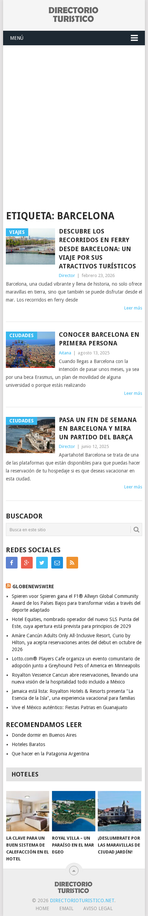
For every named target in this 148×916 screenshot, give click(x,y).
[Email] (57, 563)
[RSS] (72, 563)
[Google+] (27, 563)
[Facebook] (12, 563)
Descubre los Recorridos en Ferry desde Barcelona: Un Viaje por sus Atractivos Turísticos (97, 249)
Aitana (65, 352)
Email (66, 908)
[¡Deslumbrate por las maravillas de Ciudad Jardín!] (119, 811)
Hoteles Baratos (28, 744)
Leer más (133, 308)
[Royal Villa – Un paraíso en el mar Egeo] (73, 811)
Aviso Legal (98, 908)
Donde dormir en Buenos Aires (44, 735)
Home (42, 908)
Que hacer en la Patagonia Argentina (50, 753)
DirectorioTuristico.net (82, 900)
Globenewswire (33, 586)
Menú (16, 38)
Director (67, 275)
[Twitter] (42, 563)
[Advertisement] (74, 123)
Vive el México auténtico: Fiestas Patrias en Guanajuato (69, 707)
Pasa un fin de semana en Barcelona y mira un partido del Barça (98, 428)
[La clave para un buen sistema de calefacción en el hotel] (27, 811)
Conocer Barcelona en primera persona (99, 339)
